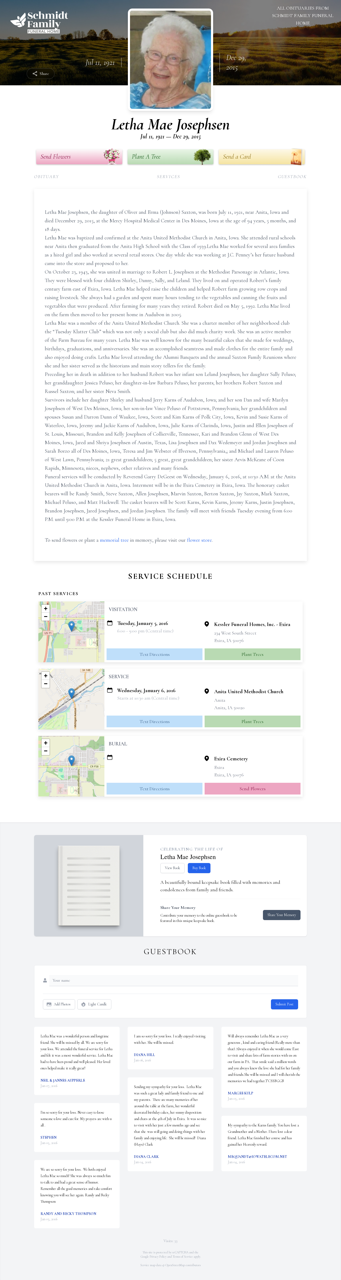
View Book (172, 868)
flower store (199, 540)
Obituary (46, 176)
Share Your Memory (281, 915)
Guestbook (292, 176)
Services (168, 176)
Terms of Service (183, 1256)
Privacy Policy (158, 1256)
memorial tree (114, 540)
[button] (71, 626)
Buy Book (199, 868)
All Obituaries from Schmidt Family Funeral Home (302, 15)
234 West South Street (235, 633)
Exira (219, 767)
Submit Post (284, 1004)
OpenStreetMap (175, 1265)
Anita (219, 700)
